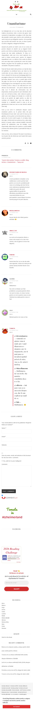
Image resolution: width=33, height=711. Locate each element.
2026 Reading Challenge (11, 550)
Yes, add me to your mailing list (12, 461)
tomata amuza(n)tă (6, 690)
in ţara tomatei (13, 692)
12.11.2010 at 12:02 (13, 280)
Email (4, 436)
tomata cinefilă (14, 686)
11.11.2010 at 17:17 (13, 174)
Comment (4, 464)
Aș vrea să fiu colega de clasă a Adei (19, 670)
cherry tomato (15, 690)
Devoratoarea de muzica (18, 172)
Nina (3, 624)
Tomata (12, 328)
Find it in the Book (7, 637)
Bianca (3, 605)
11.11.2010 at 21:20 (13, 232)
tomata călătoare (23, 686)
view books (18, 562)
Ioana (3, 611)
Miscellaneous (14, 210)
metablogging (22, 694)
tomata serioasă (23, 688)
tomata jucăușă (14, 688)
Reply (11, 176)
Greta (3, 609)
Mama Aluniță (5, 618)
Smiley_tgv (13, 230)
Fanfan (11, 255)
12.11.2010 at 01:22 (13, 256)
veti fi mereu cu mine (25, 690)
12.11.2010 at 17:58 (13, 312)
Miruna (4, 620)
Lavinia (4, 614)
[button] (8, 702)
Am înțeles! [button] (16, 706)
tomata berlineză (22, 692)
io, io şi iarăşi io (15, 694)
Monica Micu (5, 622)
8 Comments (19, 27)
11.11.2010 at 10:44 (6, 157)
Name (4, 428)
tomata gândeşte (6, 694)
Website (4, 445)
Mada (3, 616)
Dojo (3, 607)
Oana (3, 626)
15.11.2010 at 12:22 (13, 330)
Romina (4, 628)
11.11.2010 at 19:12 (13, 212)
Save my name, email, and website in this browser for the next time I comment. (16, 456)
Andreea (9, 556)
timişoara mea (5, 692)
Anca (3, 603)
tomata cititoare (6, 686)
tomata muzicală (6, 688)
